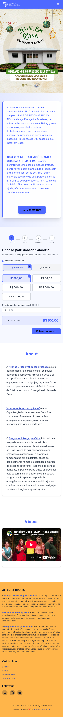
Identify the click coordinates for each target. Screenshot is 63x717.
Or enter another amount (20, 305)
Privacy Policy (8, 674)
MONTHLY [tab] (47, 268)
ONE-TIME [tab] (18, 268)
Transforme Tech (42, 709)
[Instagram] (12, 692)
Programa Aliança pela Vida (25, 438)
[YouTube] (19, 692)
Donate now (34, 209)
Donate (5, 667)
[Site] (4, 692)
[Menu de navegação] (58, 4)
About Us (6, 671)
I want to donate (48, 331)
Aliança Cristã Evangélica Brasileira (29, 366)
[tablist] (31, 267)
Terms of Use (8, 678)
